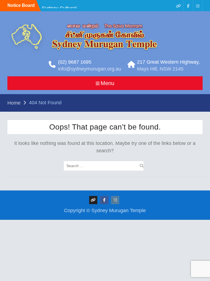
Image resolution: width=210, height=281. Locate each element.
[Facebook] (188, 5)
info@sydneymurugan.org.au (89, 69)
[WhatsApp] (178, 5)
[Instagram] (197, 5)
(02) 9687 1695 (74, 62)
